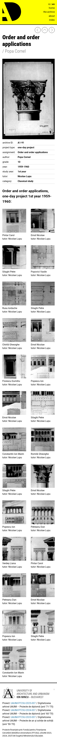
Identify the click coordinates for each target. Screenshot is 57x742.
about (52, 16)
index (52, 20)
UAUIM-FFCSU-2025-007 (23, 703)
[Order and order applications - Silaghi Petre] (38, 30)
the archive (49, 11)
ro (49, 4)
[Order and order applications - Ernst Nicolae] (52, 30)
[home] (45, 30)
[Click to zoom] (28, 138)
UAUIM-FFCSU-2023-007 (23, 717)
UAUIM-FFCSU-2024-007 (23, 710)
